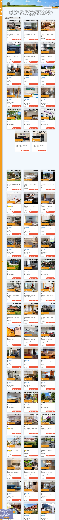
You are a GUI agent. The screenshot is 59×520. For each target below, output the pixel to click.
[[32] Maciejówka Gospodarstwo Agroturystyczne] (48, 264)
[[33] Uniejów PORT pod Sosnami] (14, 286)
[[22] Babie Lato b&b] (31, 198)
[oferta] (7, 34)
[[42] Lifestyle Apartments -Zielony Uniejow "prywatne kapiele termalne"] (14, 353)
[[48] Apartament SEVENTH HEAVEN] (14, 397)
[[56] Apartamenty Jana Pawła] (48, 442)
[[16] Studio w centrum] (22, 136)
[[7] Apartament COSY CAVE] (14, 70)
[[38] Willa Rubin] (48, 309)
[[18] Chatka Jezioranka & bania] (14, 175)
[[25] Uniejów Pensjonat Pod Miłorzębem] (31, 220)
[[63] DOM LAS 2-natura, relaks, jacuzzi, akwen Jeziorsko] (14, 508)
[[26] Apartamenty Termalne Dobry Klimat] (48, 220)
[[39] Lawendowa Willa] (14, 331)
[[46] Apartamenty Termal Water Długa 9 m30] (31, 375)
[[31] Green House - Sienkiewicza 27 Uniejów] (31, 264)
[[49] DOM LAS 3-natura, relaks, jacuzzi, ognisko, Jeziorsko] (31, 397)
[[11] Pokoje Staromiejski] (31, 92)
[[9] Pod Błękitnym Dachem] (48, 70)
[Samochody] (1, 19)
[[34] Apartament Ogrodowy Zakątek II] (31, 286)
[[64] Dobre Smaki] (31, 508)
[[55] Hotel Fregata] (31, 442)
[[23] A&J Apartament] (48, 198)
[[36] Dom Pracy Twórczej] (14, 309)
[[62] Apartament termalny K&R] (48, 486)
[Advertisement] (31, 161)
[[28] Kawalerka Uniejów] (31, 242)
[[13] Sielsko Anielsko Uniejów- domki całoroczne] (14, 114)
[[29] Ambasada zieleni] (48, 242)
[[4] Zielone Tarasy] (14, 48)
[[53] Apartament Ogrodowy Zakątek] (48, 419)
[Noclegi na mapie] (1, 8)
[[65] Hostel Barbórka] (48, 508)
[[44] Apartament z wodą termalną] (48, 353)
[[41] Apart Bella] (48, 331)
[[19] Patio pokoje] (31, 175)
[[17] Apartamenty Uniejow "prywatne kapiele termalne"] (39, 136)
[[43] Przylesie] (31, 353)
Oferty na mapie (55, 7)
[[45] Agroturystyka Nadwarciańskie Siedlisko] (14, 375)
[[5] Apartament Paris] (31, 48)
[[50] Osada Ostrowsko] (48, 397)
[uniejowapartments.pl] (1, 1)
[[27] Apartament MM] (14, 242)
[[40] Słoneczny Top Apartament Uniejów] (31, 331)
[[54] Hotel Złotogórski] (14, 442)
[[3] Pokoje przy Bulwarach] (48, 25)
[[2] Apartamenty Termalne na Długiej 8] (31, 25)
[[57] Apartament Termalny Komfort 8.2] (14, 464)
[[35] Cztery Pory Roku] (48, 286)
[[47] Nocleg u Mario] (48, 375)
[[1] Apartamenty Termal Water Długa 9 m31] (14, 25)
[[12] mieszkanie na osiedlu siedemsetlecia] (48, 92)
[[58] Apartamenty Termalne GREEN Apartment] (31, 464)
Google (6, 510)
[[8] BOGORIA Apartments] (31, 70)
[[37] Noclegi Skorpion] (31, 309)
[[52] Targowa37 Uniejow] (31, 419)
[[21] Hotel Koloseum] (14, 198)
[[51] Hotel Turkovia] (14, 419)
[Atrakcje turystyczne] (1, 22)
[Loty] (1, 15)
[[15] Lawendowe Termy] (48, 114)
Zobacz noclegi (16, 39)
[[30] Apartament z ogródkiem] (14, 264)
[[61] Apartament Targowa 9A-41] (31, 486)
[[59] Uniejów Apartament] (48, 464)
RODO (6, 516)
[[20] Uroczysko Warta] (48, 175)
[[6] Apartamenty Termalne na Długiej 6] (48, 48)
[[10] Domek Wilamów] (14, 92)
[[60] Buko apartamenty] (14, 486)
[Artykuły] (1, 12)
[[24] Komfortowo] (14, 220)
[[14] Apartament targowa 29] (31, 114)
